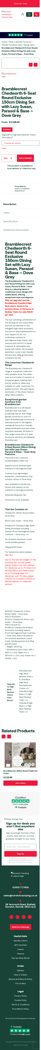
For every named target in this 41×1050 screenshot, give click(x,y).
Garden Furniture (23, 42)
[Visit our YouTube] (24, 917)
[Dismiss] (38, 3)
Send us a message (20, 927)
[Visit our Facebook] (11, 917)
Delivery (20, 970)
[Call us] (36, 14)
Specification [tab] (10, 221)
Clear (4, 148)
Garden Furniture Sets (12, 45)
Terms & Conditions (20, 1004)
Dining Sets (29, 45)
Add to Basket (25, 158)
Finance (20, 953)
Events (20, 949)
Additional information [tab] (16, 229)
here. (11, 555)
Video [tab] (6, 212)
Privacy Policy (20, 996)
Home (4, 42)
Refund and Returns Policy (20, 979)
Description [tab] (9, 204)
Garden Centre (20, 940)
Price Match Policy (20, 1009)
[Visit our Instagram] (17, 917)
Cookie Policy (20, 1000)
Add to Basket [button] (20, 783)
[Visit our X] (30, 917)
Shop (11, 42)
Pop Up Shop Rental (21, 958)
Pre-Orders (20, 983)
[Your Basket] (23, 14)
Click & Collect (20, 974)
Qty (6, 158)
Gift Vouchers (20, 945)
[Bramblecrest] (10, 77)
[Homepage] (7, 14)
